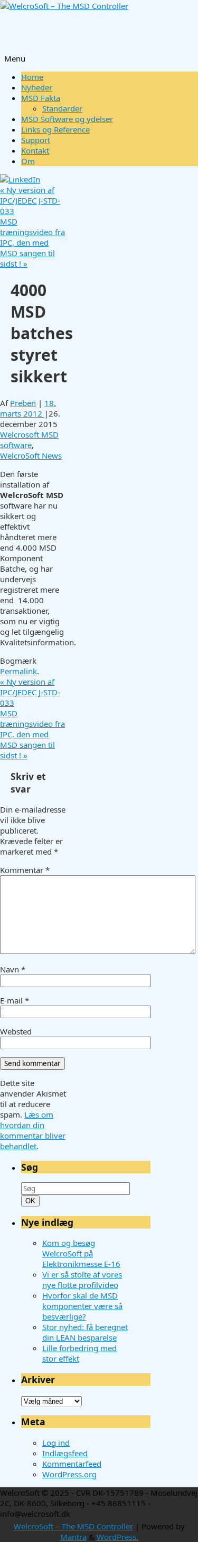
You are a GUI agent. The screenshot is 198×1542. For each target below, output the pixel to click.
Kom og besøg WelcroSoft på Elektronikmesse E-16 (81, 1253)
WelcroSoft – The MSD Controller (73, 1526)
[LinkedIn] (20, 179)
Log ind (56, 1442)
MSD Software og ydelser (67, 119)
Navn (12, 969)
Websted (16, 1031)
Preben (23, 403)
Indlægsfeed (65, 1453)
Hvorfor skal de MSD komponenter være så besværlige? (82, 1306)
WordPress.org (69, 1474)
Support (35, 140)
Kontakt (35, 150)
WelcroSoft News (31, 455)
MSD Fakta (40, 98)
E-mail (14, 1000)
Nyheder (36, 87)
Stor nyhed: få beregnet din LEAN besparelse (85, 1332)
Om (28, 161)
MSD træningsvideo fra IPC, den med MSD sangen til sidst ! (32, 242)
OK (31, 1200)
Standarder (62, 108)
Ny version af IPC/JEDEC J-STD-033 (30, 200)
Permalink (18, 671)
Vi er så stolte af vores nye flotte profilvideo (82, 1279)
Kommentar (25, 870)
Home (32, 77)
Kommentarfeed (71, 1463)
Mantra (73, 1536)
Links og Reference (55, 129)
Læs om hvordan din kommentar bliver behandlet (32, 1130)
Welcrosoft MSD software (29, 439)
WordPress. (117, 1536)
